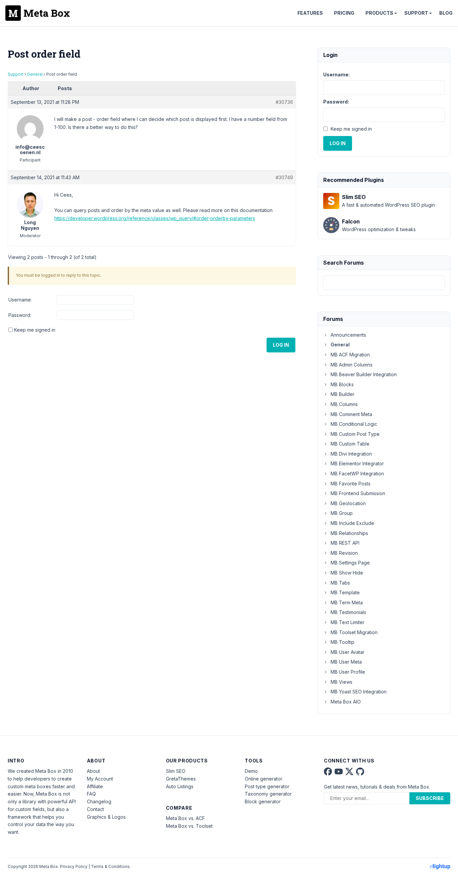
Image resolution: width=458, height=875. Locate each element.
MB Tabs (340, 583)
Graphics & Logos (106, 817)
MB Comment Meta (351, 414)
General (35, 74)
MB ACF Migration (350, 354)
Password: (19, 315)
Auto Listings (179, 786)
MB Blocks (342, 384)
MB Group (342, 513)
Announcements (348, 335)
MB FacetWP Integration (357, 473)
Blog (446, 13)
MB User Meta (346, 662)
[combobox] (384, 282)
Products (379, 13)
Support (416, 13)
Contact (95, 809)
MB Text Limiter (347, 622)
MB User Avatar (347, 652)
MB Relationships (349, 533)
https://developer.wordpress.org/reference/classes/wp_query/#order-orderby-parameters (154, 218)
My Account (100, 779)
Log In (281, 345)
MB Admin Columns (352, 364)
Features (310, 13)
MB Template (345, 592)
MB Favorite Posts (350, 483)
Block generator (263, 801)
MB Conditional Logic (354, 424)
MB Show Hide (347, 573)
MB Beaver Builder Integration (364, 374)
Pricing (344, 13)
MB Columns (344, 404)
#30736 (284, 102)
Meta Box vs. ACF (185, 818)
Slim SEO (175, 771)
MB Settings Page (350, 562)
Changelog (99, 801)
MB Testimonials (348, 612)
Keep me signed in (34, 330)
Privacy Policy (74, 866)
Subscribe (430, 798)
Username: (20, 299)
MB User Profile (348, 672)
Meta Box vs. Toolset (189, 826)
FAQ (91, 794)
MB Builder (342, 394)
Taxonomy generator (268, 794)
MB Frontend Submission (358, 493)
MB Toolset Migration (354, 632)
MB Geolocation (348, 503)
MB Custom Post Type (355, 434)
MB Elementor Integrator (357, 463)
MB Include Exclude (352, 523)
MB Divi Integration (351, 454)
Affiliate (95, 786)
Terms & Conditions (110, 866)
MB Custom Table (350, 444)
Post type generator (267, 786)
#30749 (284, 177)
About (93, 771)
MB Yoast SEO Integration (359, 691)
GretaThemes (181, 779)
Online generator (263, 779)
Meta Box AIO (346, 701)
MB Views (341, 682)
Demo (251, 771)
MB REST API (345, 543)
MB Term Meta (347, 602)
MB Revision (344, 553)
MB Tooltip (342, 642)
